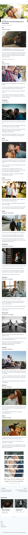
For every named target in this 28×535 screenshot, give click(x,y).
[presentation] (7, 503)
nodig (7, 126)
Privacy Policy (3, 526)
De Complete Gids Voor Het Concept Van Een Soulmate (6, 490)
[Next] (26, 508)
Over (2, 523)
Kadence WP (22, 532)
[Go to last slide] (1, 508)
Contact (2, 525)
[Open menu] (26, 1)
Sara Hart (4, 25)
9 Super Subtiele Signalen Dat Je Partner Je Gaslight (21, 490)
